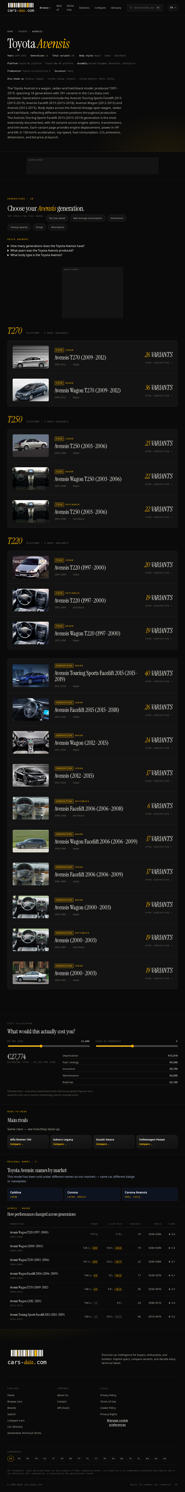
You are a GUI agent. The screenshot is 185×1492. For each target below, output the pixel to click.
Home (10, 31)
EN (10, 1458)
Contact (61, 1401)
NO (122, 1458)
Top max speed (57, 218)
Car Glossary (15, 1426)
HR (70, 1458)
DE (28, 1458)
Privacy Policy (108, 1395)
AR (164, 1458)
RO (19, 1458)
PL (87, 1458)
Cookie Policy (108, 1408)
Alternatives (57, 227)
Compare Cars (16, 1420)
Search (11, 1414)
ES (45, 1458)
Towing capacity (19, 227)
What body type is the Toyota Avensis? (36, 255)
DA (156, 1458)
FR (36, 1458)
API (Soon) (63, 1408)
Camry (70, 71)
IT (53, 1458)
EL (139, 1458)
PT (79, 1458)
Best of (59, 7)
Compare (100, 7)
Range (39, 227)
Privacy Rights (108, 1414)
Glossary (116, 7)
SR (62, 1458)
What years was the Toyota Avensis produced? (42, 250)
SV (130, 1458)
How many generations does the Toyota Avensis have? (47, 246)
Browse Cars (14, 1401)
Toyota (22, 31)
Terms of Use (108, 1401)
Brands (11, 1408)
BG (147, 1458)
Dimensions (117, 218)
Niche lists (70, 7)
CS (96, 1458)
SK (105, 1458)
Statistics (84, 7)
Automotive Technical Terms (24, 1433)
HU (113, 1458)
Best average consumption (87, 218)
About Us (62, 1395)
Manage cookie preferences (117, 1422)
